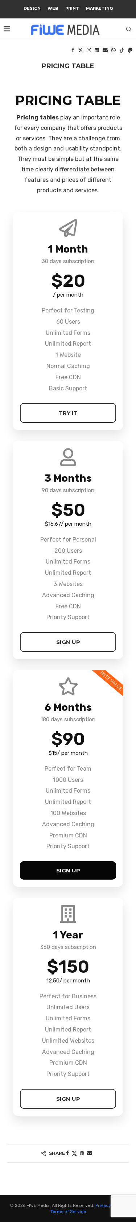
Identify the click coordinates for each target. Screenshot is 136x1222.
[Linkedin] (97, 50)
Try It (68, 412)
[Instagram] (89, 50)
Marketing (99, 8)
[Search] (128, 29)
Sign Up (68, 642)
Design (32, 8)
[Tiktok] (121, 50)
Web (53, 8)
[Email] (105, 50)
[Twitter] (80, 50)
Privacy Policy (109, 1205)
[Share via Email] (89, 1153)
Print (72, 8)
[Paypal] (130, 50)
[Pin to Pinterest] (82, 1153)
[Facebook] (72, 50)
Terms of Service (68, 1211)
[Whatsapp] (113, 50)
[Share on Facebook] (67, 1153)
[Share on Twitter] (74, 1153)
